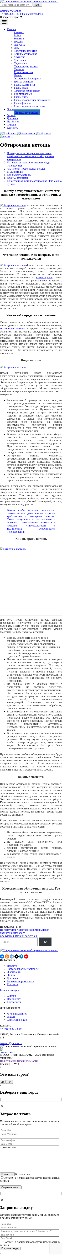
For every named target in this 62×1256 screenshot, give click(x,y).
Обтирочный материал (27, 78)
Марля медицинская (26, 66)
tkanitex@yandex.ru (33, 13)
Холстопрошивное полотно (30, 106)
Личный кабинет (17, 1013)
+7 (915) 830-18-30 (11, 13)
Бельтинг (19, 38)
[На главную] (29, 1)
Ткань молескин (23, 72)
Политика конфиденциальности (19, 1060)
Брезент (18, 41)
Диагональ (20, 60)
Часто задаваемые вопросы (23, 968)
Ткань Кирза (21, 96)
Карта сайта (14, 1002)
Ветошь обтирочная (25, 53)
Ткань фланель (22, 103)
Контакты (12, 127)
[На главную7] (29, 950)
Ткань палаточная (24, 84)
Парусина (19, 44)
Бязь (16, 47)
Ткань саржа (21, 87)
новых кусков (44, 277)
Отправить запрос (10, 10)
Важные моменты (17, 177)
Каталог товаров (9, 990)
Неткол (18, 75)
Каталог (11, 29)
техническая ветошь (12, 328)
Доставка (12, 118)
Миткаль (19, 69)
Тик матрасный (23, 93)
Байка (17, 35)
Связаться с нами (17, 1019)
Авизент (19, 32)
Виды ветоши (15, 171)
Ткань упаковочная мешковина (32, 100)
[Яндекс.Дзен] (16, 956)
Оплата (11, 115)
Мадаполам (20, 63)
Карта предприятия (26, 112)
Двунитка (19, 56)
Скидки (11, 124)
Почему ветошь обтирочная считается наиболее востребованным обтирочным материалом (30, 156)
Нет (9, 1082)
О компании (14, 971)
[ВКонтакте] (2, 956)
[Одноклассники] (7, 956)
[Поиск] (45, 942)
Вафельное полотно (25, 50)
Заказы (11, 1016)
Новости (12, 965)
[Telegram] (12, 956)
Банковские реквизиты (20, 981)
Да (2, 1082)
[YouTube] (26, 956)
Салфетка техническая (27, 90)
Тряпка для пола (23, 81)
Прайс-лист (13, 121)
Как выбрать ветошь (19, 174)
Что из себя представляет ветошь (26, 168)
